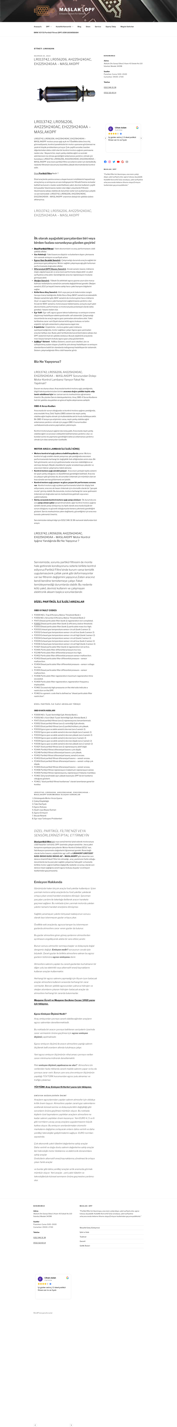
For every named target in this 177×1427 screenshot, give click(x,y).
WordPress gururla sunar (42, 1313)
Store (88, 27)
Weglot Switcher (127, 27)
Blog (79, 27)
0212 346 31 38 (110, 87)
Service (98, 27)
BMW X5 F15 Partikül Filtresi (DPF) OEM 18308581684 (56, 32)
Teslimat (83, 1237)
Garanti (82, 1241)
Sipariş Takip (111, 27)
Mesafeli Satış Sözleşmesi (90, 1228)
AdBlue (37, 341)
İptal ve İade (84, 1232)
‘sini (53, 842)
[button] (141, 138)
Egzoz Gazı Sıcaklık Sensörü (47, 260)
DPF (48, 27)
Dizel (43, 173)
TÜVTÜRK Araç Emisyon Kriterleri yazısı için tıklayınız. (63, 1087)
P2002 (37, 624)
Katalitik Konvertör (63, 27)
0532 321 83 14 (110, 93)
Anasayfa (38, 27)
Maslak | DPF (77, 9)
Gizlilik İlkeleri (85, 1246)
